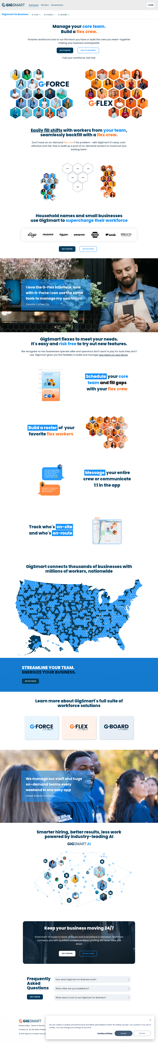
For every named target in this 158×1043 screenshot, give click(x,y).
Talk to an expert (88, 50)
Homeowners (57, 5)
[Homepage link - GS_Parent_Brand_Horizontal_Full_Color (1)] (30, 1021)
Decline (142, 1033)
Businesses (34, 5)
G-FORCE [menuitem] (48, 14)
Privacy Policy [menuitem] (24, 1025)
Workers (45, 5)
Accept (124, 1033)
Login (150, 5)
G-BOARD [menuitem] (62, 14)
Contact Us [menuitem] (23, 1029)
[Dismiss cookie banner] (150, 1020)
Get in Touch (88, 249)
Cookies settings (104, 1033)
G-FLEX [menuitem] (35, 14)
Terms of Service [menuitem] (38, 1025)
